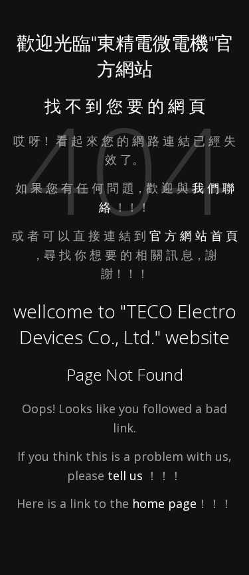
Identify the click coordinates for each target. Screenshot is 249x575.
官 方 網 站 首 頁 (193, 235)
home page (164, 503)
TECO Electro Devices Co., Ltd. (127, 324)
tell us (125, 475)
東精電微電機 (152, 42)
